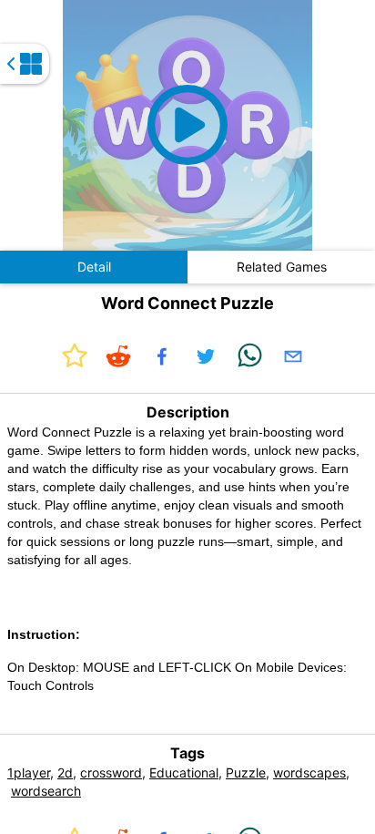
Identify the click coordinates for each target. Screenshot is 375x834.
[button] (188, 125)
